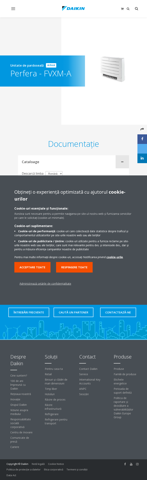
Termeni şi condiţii (77, 469)
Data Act (11, 475)
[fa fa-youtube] (131, 464)
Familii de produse (125, 374)
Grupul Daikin (18, 404)
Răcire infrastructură (53, 407)
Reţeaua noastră (20, 394)
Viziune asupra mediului (19, 412)
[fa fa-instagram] (137, 464)
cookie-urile (114, 257)
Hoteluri (50, 394)
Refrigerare (52, 414)
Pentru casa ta (54, 369)
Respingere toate (74, 267)
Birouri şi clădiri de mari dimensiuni (56, 381)
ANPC (83, 389)
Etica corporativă (53, 469)
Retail (48, 374)
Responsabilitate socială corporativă (20, 423)
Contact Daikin (88, 369)
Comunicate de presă (19, 439)
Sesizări (84, 394)
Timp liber (51, 389)
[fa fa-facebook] (125, 464)
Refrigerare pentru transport (56, 421)
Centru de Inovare (21, 432)
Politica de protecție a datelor (24, 469)
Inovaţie (15, 399)
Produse (119, 369)
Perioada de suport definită (123, 390)
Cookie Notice (56, 464)
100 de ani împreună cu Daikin (18, 384)
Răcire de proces (55, 399)
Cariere (14, 447)
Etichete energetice (120, 381)
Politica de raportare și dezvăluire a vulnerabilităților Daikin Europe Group (123, 407)
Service (83, 374)
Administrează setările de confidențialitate (45, 283)
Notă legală (38, 464)
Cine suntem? (18, 375)
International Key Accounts (89, 381)
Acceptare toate (32, 267)
